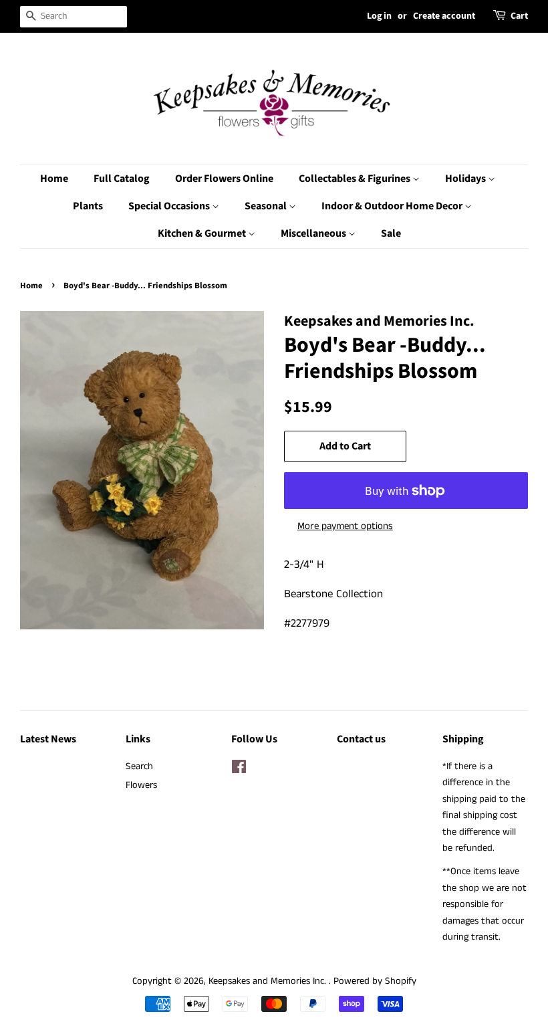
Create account (444, 16)
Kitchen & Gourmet (203, 233)
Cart (519, 16)
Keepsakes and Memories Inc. (269, 981)
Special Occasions (170, 206)
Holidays (466, 178)
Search (139, 766)
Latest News (48, 739)
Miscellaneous (314, 233)
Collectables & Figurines (355, 178)
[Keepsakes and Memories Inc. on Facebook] (239, 769)
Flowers (141, 785)
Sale (391, 233)
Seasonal (267, 206)
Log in (379, 16)
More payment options (345, 526)
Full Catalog (122, 178)
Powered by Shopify (374, 981)
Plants (88, 206)
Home (54, 178)
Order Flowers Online (224, 178)
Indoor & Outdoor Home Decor (392, 206)
